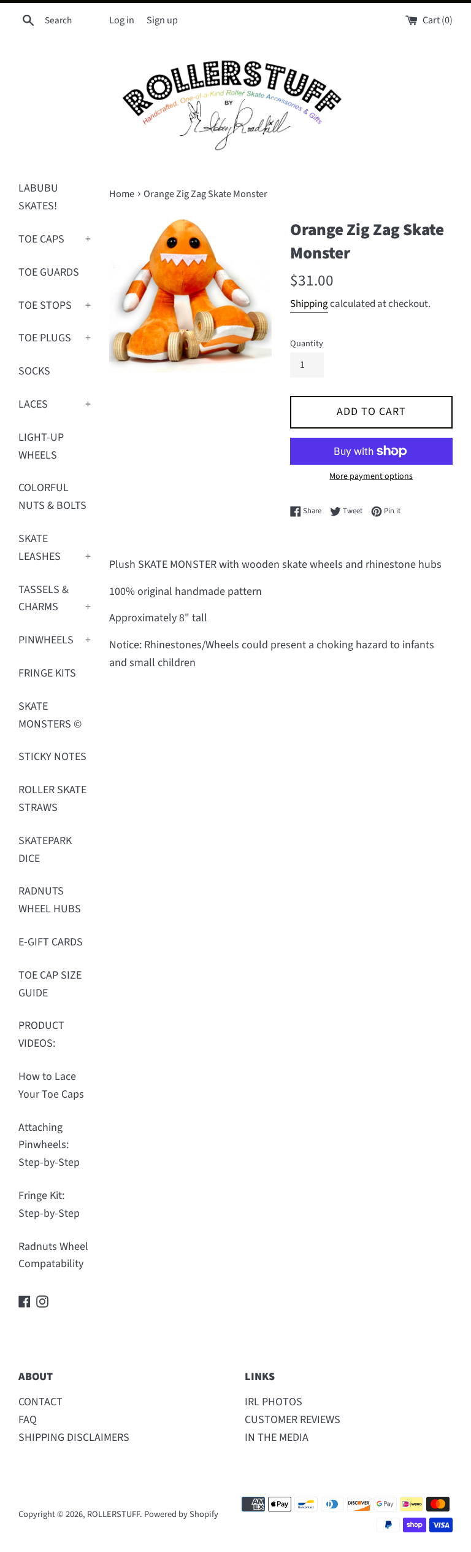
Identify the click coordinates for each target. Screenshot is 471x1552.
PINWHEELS (54, 640)
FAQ (27, 1419)
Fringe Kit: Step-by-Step (49, 1204)
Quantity (306, 343)
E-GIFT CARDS (50, 942)
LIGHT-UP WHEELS (41, 446)
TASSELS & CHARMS (54, 598)
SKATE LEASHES (54, 547)
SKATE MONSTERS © (50, 715)
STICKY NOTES (52, 756)
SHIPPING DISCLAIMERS (73, 1437)
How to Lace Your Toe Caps (51, 1085)
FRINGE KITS (47, 673)
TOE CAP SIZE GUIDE (50, 984)
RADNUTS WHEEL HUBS (49, 900)
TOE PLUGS (54, 338)
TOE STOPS (54, 305)
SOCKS (34, 371)
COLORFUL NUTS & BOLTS (52, 496)
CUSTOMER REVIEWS (292, 1419)
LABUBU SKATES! (38, 197)
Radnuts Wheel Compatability (53, 1255)
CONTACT (40, 1402)
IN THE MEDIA (276, 1437)
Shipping (309, 304)
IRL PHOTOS (273, 1402)
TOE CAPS (54, 239)
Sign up (162, 20)
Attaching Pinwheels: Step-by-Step (49, 1145)
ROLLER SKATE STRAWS (52, 798)
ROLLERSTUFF (113, 1514)
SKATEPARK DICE (45, 849)
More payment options (371, 476)
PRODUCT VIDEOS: (41, 1034)
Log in (121, 20)
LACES (54, 404)
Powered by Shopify (181, 1514)
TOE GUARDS (48, 272)
